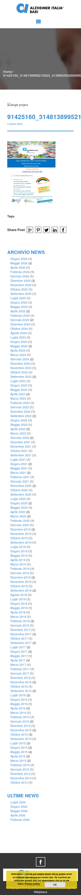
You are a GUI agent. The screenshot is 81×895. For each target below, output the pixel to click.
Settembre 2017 (21, 643)
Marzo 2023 (18, 398)
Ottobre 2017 (19, 638)
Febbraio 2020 (20, 520)
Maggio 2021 (19, 468)
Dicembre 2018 (20, 577)
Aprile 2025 (17, 311)
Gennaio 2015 (19, 769)
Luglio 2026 (18, 802)
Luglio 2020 (18, 499)
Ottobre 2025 (19, 289)
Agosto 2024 (18, 333)
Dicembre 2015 (20, 726)
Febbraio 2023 (20, 403)
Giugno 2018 (18, 603)
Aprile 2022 (17, 429)
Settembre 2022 (21, 416)
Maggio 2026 (19, 263)
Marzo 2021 (18, 472)
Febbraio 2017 (20, 669)
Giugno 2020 (18, 503)
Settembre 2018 (21, 590)
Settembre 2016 (21, 691)
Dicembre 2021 (20, 442)
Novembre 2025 (21, 285)
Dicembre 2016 (20, 678)
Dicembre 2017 (20, 630)
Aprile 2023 (17, 394)
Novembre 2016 (21, 682)
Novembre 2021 (21, 446)
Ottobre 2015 (19, 734)
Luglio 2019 (18, 547)
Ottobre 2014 (19, 782)
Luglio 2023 (18, 381)
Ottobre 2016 (19, 686)
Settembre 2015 (21, 739)
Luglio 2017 (18, 647)
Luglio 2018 (18, 599)
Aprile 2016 (17, 708)
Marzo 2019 (18, 564)
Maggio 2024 (19, 346)
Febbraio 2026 (20, 272)
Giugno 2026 (18, 259)
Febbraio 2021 (20, 477)
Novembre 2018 (21, 582)
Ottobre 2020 (19, 490)
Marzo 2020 (18, 516)
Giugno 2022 (18, 420)
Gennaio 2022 (19, 438)
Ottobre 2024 (19, 328)
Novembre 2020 (21, 486)
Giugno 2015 (18, 747)
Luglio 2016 (18, 695)
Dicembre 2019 (20, 529)
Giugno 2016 (18, 699)
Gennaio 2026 (19, 276)
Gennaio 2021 (19, 481)
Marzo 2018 (18, 616)
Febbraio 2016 (20, 717)
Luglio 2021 (18, 459)
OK (55, 884)
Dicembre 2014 (20, 774)
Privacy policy (32, 883)
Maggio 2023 (19, 390)
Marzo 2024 (18, 355)
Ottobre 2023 (19, 372)
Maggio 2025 (19, 307)
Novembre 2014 (21, 778)
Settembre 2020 (21, 494)
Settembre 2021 (21, 455)
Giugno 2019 (18, 551)
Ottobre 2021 (19, 451)
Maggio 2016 (19, 704)
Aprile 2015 (17, 756)
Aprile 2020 (17, 512)
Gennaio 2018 (19, 625)
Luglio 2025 (18, 298)
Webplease (40, 892)
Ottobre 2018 (19, 586)
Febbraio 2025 (20, 315)
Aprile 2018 (17, 612)
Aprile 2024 (17, 350)
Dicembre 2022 (20, 411)
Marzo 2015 (18, 760)
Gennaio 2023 (19, 407)
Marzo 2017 (18, 664)
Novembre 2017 (21, 634)
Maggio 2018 (19, 608)
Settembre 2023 (21, 376)
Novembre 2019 (21, 534)
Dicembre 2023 (20, 363)
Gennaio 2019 (19, 573)
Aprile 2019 (17, 560)
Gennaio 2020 (19, 525)
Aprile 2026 (17, 267)
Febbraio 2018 (20, 621)
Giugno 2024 (18, 342)
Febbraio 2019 (20, 568)
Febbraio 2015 (20, 765)
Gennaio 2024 (19, 359)
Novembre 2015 (21, 730)
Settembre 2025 (21, 294)
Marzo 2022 (18, 433)
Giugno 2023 (18, 385)
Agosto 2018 (18, 595)
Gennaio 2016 (19, 721)
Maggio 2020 (19, 507)
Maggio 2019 (19, 555)
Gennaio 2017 (19, 673)
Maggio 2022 (19, 424)
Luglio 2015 (18, 743)
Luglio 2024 (18, 337)
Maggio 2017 (19, 656)
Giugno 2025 (18, 302)
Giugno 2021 (18, 464)
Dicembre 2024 (20, 324)
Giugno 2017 (18, 651)
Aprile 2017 (17, 660)
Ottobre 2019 (19, 538)
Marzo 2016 (18, 712)
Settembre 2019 (21, 542)
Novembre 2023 (21, 368)
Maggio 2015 (19, 752)
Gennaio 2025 (19, 320)
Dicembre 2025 (20, 280)
